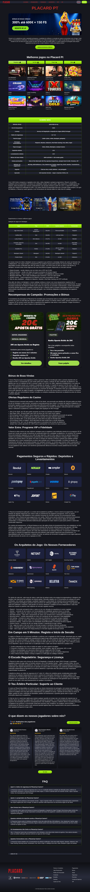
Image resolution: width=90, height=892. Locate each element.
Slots (71, 62)
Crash (53, 62)
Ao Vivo (35, 62)
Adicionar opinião (73, 722)
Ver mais (45, 771)
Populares (16, 62)
